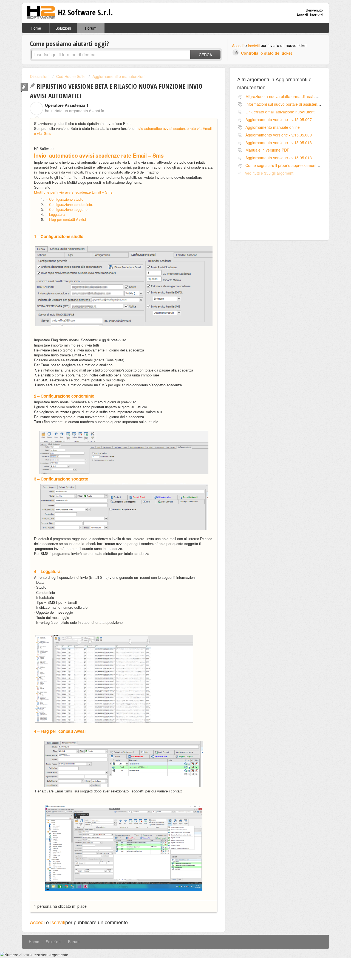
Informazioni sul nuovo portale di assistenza (283, 104)
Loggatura (57, 214)
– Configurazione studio (64, 199)
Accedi (238, 45)
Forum (91, 28)
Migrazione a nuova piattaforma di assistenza (284, 96)
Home (36, 28)
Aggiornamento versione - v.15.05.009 (278, 135)
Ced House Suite (71, 76)
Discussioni (39, 76)
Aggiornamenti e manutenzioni (118, 76)
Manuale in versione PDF (267, 150)
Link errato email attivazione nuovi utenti (280, 111)
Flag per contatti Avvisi (66, 219)
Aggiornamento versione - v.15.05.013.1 (280, 157)
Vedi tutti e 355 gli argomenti (269, 173)
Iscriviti (254, 45)
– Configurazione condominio (69, 204)
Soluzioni (63, 28)
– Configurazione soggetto (67, 209)
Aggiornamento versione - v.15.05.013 (278, 142)
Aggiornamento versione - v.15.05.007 (278, 119)
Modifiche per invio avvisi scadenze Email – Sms (74, 192)
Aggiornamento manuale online (272, 127)
